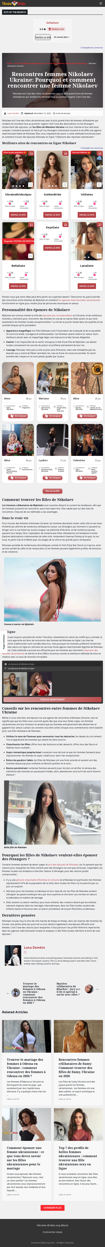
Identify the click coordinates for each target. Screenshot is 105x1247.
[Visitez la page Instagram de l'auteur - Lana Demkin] (25, 952)
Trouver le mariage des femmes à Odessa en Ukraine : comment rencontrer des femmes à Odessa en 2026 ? (26, 1067)
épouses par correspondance (58, 315)
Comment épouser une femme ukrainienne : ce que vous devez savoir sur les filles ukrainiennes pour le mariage (25, 1158)
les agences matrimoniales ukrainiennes (79, 300)
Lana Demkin (13, 113)
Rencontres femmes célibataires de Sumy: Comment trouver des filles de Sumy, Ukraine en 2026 (77, 1067)
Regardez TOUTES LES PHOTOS (19, 241)
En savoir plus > (61, 37)
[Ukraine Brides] (14, 3)
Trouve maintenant (52, 699)
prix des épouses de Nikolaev (63, 864)
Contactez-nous (52, 1232)
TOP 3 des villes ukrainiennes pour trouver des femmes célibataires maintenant (50, 63)
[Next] (4, 169)
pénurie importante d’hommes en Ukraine (37, 879)
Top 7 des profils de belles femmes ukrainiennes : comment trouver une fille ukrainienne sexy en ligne (78, 1158)
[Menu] (101, 3)
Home (9, 63)
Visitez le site (18, 215)
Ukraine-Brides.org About (52, 1225)
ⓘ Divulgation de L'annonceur (91, 148)
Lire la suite (13, 1099)
